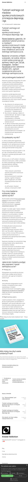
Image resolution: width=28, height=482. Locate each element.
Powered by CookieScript (14, 480)
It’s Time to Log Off (9, 24)
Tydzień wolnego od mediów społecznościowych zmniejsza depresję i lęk (19, 380)
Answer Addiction (7, 2)
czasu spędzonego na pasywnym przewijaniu (13, 289)
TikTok (21, 62)
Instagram (6, 64)
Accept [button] (7, 475)
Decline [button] (20, 475)
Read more (9, 471)
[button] (14, 478)
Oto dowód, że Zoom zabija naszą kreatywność (9, 417)
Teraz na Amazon (21, 358)
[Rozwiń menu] (25, 2)
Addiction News (17, 24)
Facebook (6, 66)
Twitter (15, 64)
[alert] (14, 473)
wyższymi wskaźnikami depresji (11, 205)
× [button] (26, 465)
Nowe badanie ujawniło (12, 38)
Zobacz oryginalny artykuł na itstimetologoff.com (10, 366)
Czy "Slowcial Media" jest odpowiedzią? (9, 398)
